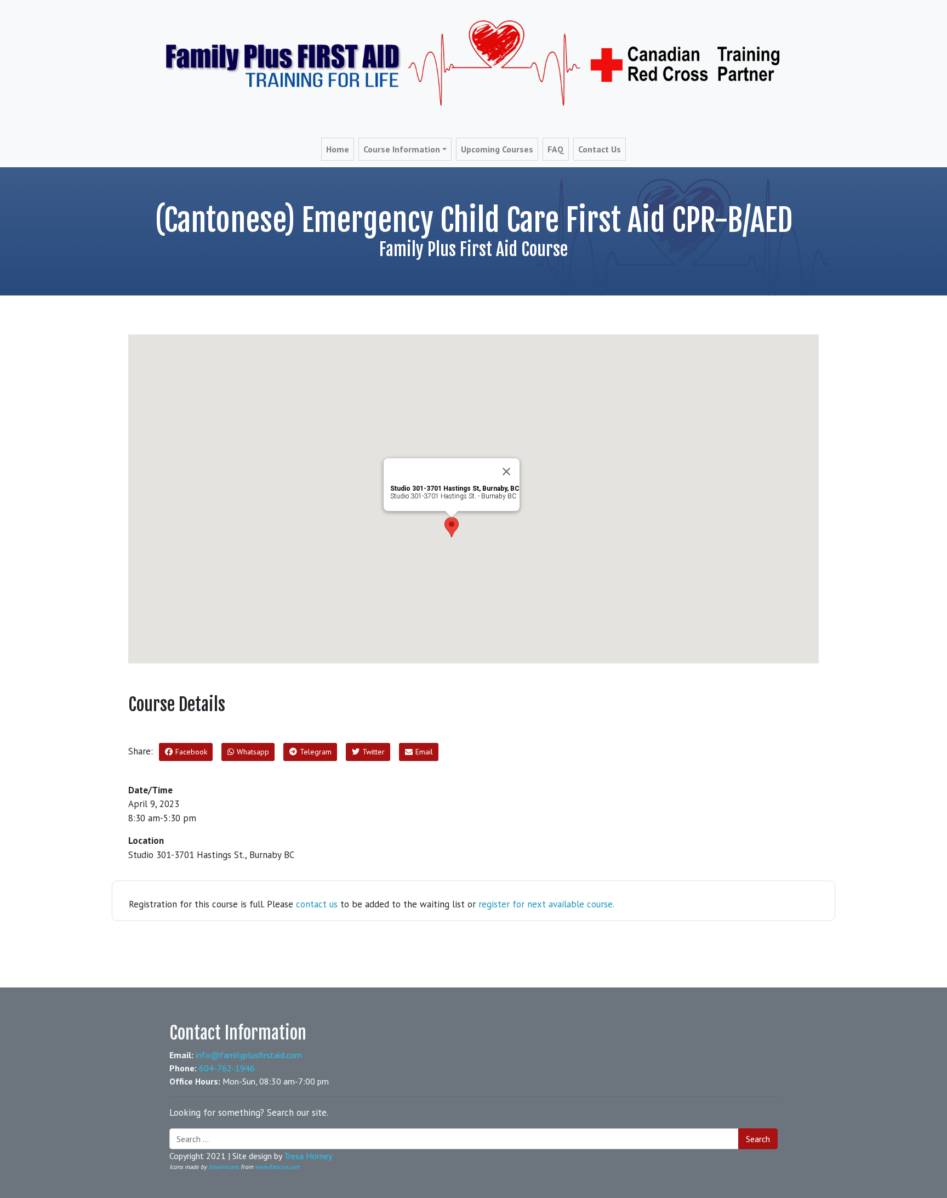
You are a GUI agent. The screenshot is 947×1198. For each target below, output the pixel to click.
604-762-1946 (227, 1068)
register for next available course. (546, 904)
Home (337, 149)
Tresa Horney (308, 1155)
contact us (317, 904)
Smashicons (223, 1167)
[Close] (506, 471)
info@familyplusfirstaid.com (249, 1054)
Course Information (401, 149)
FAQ (555, 149)
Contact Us (599, 149)
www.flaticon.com (277, 1167)
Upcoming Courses (497, 149)
